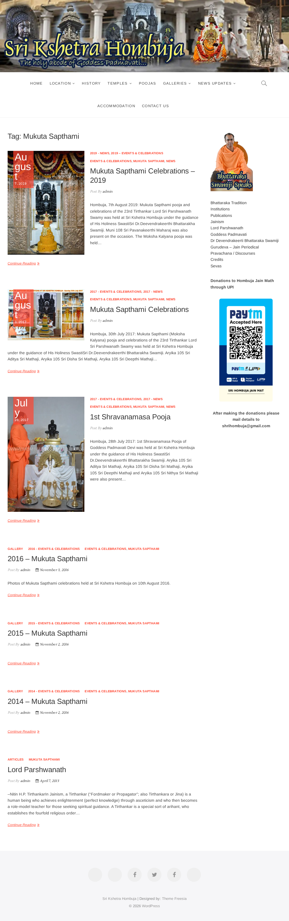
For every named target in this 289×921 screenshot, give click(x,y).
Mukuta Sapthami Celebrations (139, 309)
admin (107, 192)
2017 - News (153, 291)
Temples (118, 83)
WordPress (151, 906)
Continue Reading (22, 263)
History (91, 83)
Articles (16, 759)
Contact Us (155, 106)
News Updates (215, 83)
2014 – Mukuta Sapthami (47, 701)
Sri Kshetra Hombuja (119, 898)
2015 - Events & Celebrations (54, 623)
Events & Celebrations (111, 161)
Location (60, 83)
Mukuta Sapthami (148, 161)
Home (36, 83)
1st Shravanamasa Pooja (130, 417)
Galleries (175, 83)
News (171, 161)
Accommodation (116, 106)
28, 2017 (22, 410)
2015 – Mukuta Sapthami (47, 633)
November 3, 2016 (54, 570)
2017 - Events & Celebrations (116, 291)
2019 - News (99, 153)
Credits (217, 259)
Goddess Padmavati (229, 234)
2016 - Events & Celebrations (54, 548)
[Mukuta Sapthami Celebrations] (46, 314)
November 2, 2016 (54, 644)
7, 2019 (23, 169)
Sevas (216, 266)
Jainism (217, 221)
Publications (221, 215)
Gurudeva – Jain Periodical (235, 247)
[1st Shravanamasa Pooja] (46, 454)
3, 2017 (23, 307)
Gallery (15, 548)
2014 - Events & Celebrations (54, 691)
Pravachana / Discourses (233, 253)
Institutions (220, 209)
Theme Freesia (174, 898)
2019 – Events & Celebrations (137, 153)
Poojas (147, 83)
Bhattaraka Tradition (229, 202)
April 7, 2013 (49, 781)
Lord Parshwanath (37, 769)
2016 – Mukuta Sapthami (47, 558)
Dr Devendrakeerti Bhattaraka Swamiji (245, 240)
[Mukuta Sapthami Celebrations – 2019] (46, 203)
